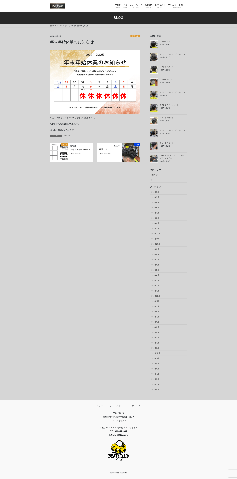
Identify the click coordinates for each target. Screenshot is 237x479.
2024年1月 (155, 348)
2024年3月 (155, 338)
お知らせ (135, 36)
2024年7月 (155, 317)
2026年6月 (155, 202)
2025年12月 (155, 234)
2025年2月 (155, 286)
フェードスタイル (166, 143)
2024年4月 (155, 332)
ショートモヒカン (166, 79)
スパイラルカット (166, 118)
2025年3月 (155, 280)
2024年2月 (155, 343)
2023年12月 (155, 353)
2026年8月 (155, 192)
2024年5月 (155, 327)
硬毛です (103, 149)
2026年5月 (155, 208)
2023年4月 (155, 389)
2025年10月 (155, 244)
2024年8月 (155, 311)
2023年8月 (155, 369)
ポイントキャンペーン (80, 149)
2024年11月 (155, 301)
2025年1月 (155, 291)
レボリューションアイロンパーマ (173, 54)
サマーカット (165, 41)
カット (153, 180)
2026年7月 (155, 197)
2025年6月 (155, 265)
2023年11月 (155, 358)
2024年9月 (155, 306)
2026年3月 (155, 218)
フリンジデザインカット (169, 105)
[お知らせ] (59, 152)
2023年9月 (155, 363)
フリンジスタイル (166, 67)
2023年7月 (155, 374)
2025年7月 (155, 259)
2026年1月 (155, 228)
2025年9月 (155, 249)
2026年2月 (155, 223)
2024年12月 (155, 296)
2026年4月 (155, 213)
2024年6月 (155, 322)
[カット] (131, 152)
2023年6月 (155, 379)
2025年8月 (155, 254)
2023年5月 (155, 384)
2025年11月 (155, 239)
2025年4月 (155, 275)
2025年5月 (155, 270)
